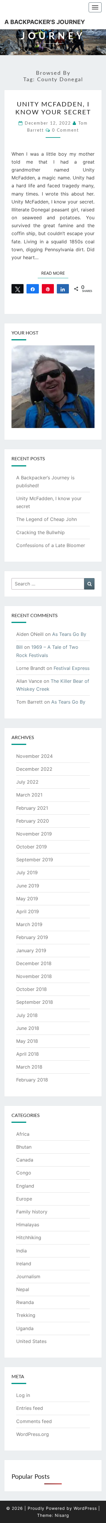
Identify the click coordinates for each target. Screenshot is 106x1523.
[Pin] (48, 288)
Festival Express (72, 668)
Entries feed (29, 1408)
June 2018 (27, 1028)
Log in (23, 1395)
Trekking (25, 1315)
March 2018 (29, 1067)
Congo (23, 1173)
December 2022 (34, 769)
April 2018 (27, 1054)
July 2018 (27, 1015)
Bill (19, 647)
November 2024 (34, 756)
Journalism (28, 1276)
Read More (54, 273)
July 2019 (27, 872)
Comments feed (34, 1421)
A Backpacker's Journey (44, 22)
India (21, 1251)
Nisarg (62, 1515)
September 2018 (34, 1002)
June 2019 (27, 886)
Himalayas (27, 1224)
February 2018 (32, 1080)
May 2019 (27, 898)
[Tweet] (17, 288)
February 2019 (32, 937)
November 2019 (34, 834)
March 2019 (29, 924)
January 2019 (31, 950)
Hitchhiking (28, 1237)
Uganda (25, 1328)
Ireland (23, 1263)
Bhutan (24, 1147)
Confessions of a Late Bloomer (50, 545)
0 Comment (65, 130)
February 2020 (32, 821)
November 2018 (34, 976)
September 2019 (34, 859)
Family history (31, 1212)
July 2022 (27, 782)
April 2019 (27, 911)
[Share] (32, 288)
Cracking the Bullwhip (40, 532)
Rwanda (25, 1302)
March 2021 (29, 795)
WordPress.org (32, 1434)
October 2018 (31, 989)
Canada (24, 1160)
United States (31, 1341)
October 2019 (31, 847)
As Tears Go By (69, 634)
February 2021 (32, 808)
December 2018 (34, 963)
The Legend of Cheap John (46, 519)
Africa (22, 1134)
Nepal (22, 1289)
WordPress (85, 1508)
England (25, 1186)
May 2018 (27, 1041)
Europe (24, 1199)
